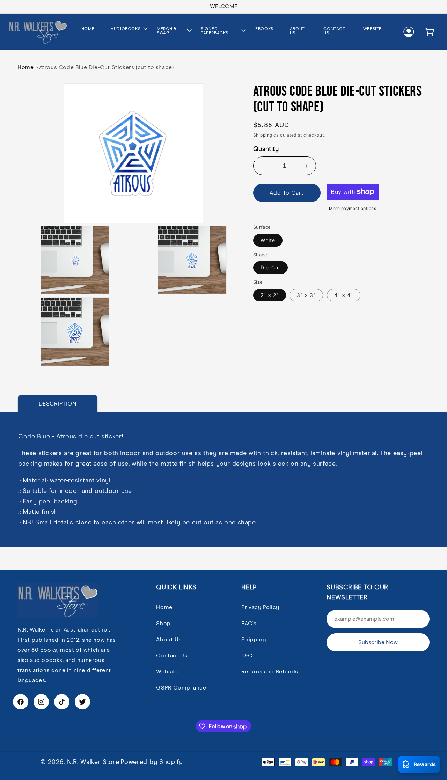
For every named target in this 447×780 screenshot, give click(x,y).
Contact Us (171, 655)
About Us (169, 639)
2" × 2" (270, 295)
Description (58, 404)
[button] (125, 29)
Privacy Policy (260, 607)
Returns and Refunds (269, 672)
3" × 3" (306, 295)
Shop (163, 623)
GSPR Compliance (181, 688)
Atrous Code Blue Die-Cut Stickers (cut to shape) (106, 67)
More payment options (352, 208)
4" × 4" (343, 295)
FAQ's (248, 623)
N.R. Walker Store (93, 762)
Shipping (262, 135)
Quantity (266, 149)
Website (167, 672)
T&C (246, 655)
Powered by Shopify (151, 762)
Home (25, 67)
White (268, 240)
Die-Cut (270, 267)
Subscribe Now (378, 642)
